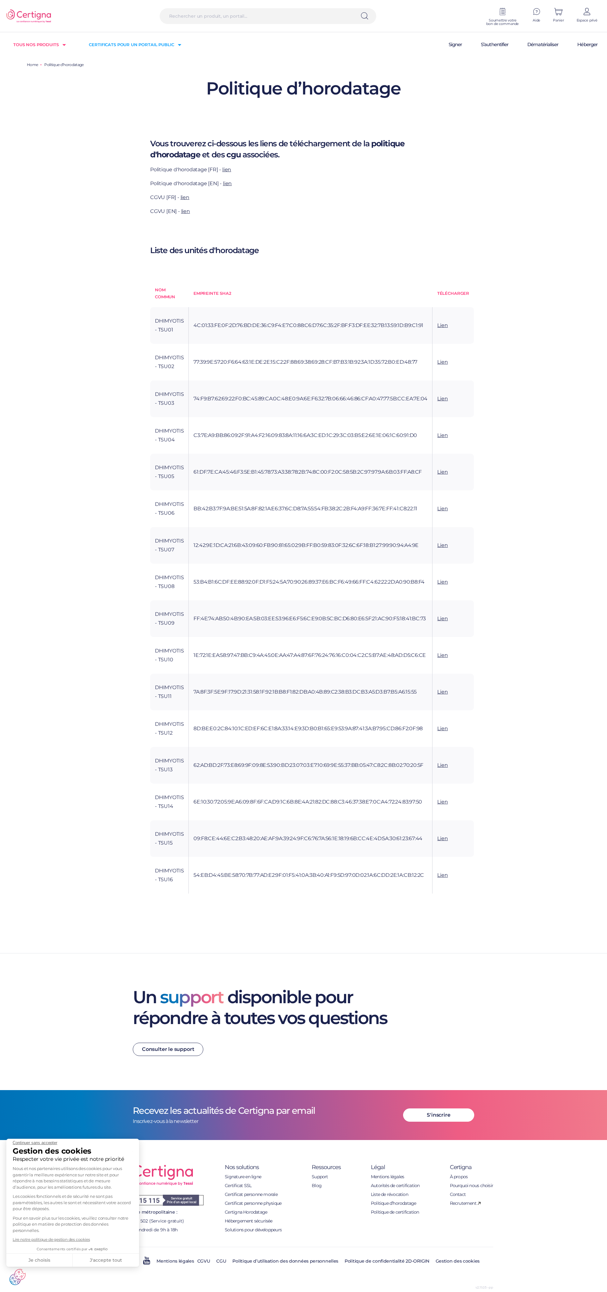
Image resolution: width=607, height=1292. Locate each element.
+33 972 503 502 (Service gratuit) (149, 1221)
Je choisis (39, 1260)
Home (32, 64)
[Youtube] (146, 1263)
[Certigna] (28, 16)
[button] (17, 1277)
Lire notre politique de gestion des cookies (51, 1239)
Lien (442, 325)
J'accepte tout (106, 1260)
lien (226, 170)
